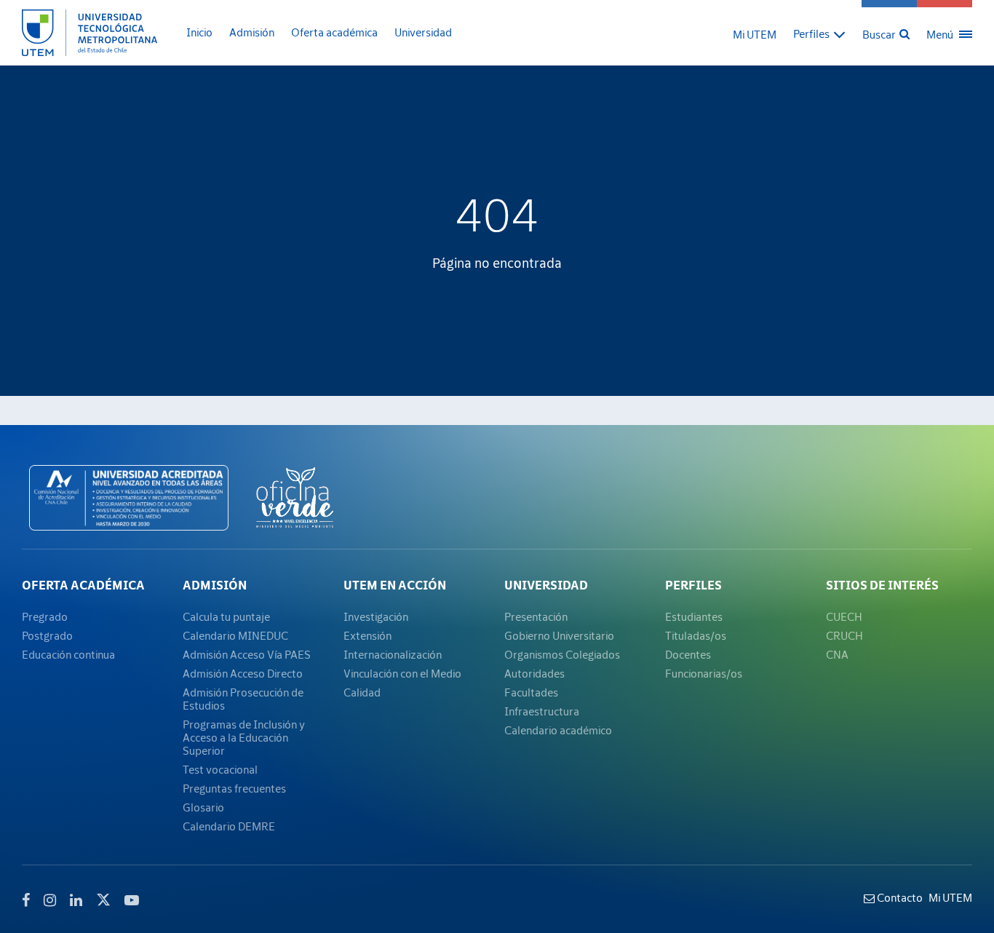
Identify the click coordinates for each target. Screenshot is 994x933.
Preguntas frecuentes (234, 788)
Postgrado (47, 635)
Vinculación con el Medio (402, 673)
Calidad (362, 692)
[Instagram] (50, 900)
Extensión (367, 635)
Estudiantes (694, 616)
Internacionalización (392, 654)
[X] (103, 898)
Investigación (375, 616)
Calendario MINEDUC (235, 635)
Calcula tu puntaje (226, 616)
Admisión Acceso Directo (243, 673)
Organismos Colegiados (562, 654)
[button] (819, 33)
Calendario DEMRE (229, 826)
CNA (837, 654)
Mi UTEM (754, 34)
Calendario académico (558, 730)
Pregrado (45, 616)
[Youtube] (131, 900)
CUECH (844, 616)
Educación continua (68, 654)
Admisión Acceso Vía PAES (247, 654)
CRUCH (844, 635)
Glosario (203, 807)
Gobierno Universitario (559, 635)
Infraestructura (541, 711)
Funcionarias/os (703, 673)
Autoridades (534, 673)
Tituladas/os (695, 635)
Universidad (423, 32)
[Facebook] (26, 900)
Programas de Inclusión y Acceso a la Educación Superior (244, 737)
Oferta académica (334, 32)
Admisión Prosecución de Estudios (243, 699)
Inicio (199, 32)
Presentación (536, 616)
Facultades (531, 692)
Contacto (899, 897)
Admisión (251, 32)
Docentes (688, 654)
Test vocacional (220, 769)
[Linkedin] (76, 900)
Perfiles (693, 585)
